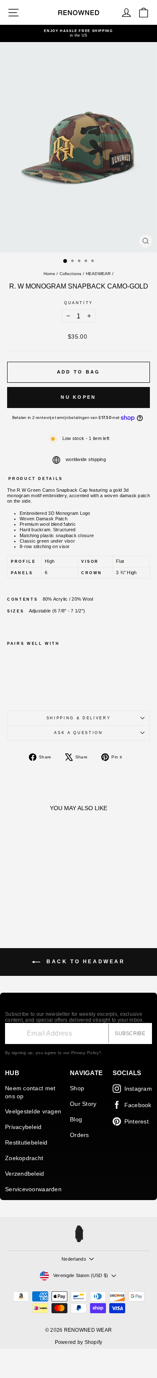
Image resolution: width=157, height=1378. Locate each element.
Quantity (78, 303)
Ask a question (78, 733)
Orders (79, 1135)
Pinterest (136, 1121)
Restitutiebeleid (26, 1142)
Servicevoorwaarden (33, 1189)
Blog (76, 1119)
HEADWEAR (98, 273)
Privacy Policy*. (86, 1052)
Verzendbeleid (24, 1173)
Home (49, 273)
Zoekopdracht (24, 1158)
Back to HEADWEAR (84, 962)
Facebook (138, 1105)
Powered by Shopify (79, 1342)
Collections (70, 273)
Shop (77, 1088)
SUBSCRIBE (130, 1033)
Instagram (138, 1088)
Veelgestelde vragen (33, 1111)
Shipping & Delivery (78, 718)
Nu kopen (78, 397)
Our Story (83, 1103)
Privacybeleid (23, 1127)
